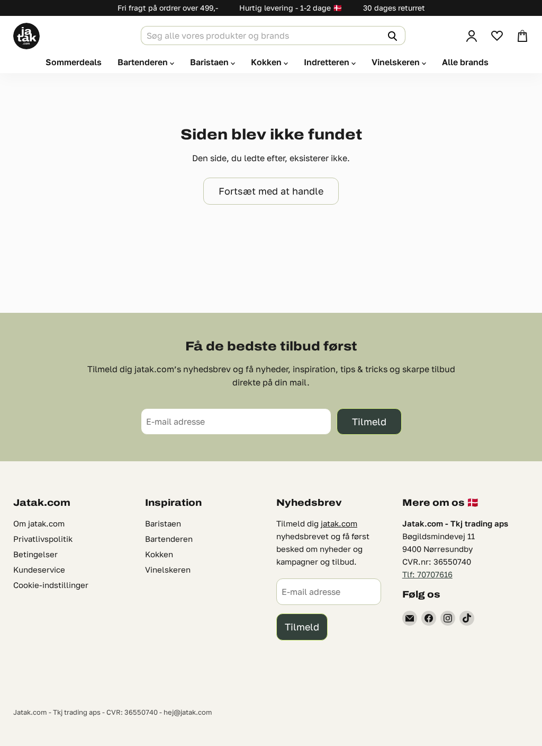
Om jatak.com (39, 523)
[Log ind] (471, 36)
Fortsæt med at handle (271, 191)
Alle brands (465, 62)
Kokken (267, 62)
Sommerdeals (74, 62)
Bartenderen (144, 62)
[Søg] (391, 35)
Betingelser (35, 554)
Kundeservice (39, 569)
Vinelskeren (397, 62)
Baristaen (210, 62)
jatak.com (339, 523)
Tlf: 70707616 (427, 574)
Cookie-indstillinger (50, 585)
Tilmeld (369, 421)
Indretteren (327, 62)
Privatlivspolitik (43, 538)
